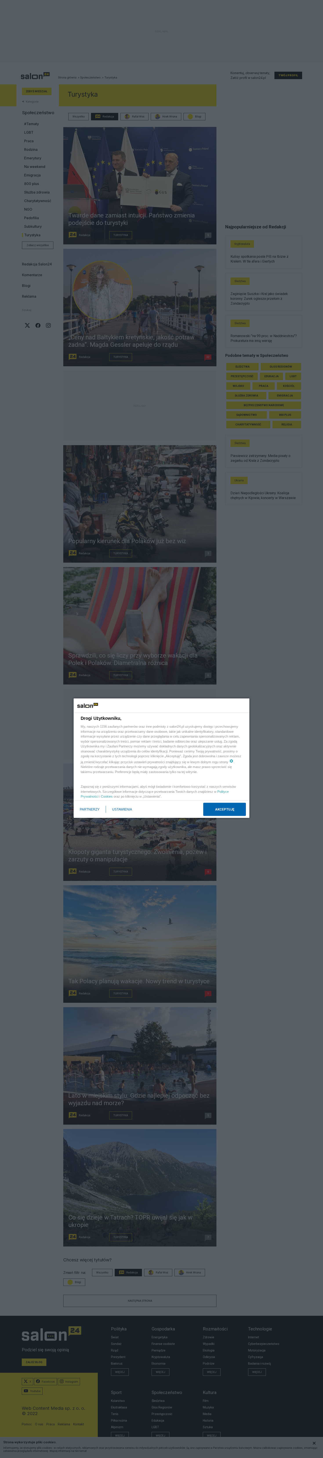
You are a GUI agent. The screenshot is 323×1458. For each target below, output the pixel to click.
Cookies (107, 796)
